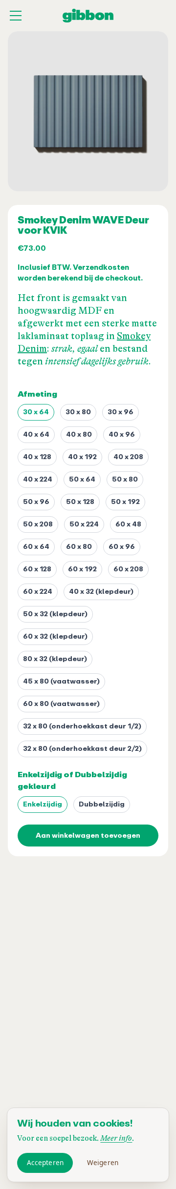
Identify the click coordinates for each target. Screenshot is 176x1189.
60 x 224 (37, 591)
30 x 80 (78, 412)
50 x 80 (125, 479)
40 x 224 (37, 479)
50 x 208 (38, 524)
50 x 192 (125, 501)
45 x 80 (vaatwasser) (61, 681)
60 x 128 (37, 569)
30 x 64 (36, 412)
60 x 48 (128, 524)
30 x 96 (120, 412)
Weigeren (102, 1162)
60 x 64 (36, 546)
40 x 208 (128, 457)
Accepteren (45, 1162)
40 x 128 (37, 457)
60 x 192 (82, 569)
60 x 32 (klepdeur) (55, 636)
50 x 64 (82, 479)
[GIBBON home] (88, 15)
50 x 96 (36, 501)
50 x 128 (80, 501)
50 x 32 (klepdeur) (55, 614)
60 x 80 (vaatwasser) (61, 703)
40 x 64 (36, 434)
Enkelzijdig (42, 804)
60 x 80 (79, 546)
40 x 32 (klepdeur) (101, 591)
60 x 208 (128, 569)
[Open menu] (15, 15)
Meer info (116, 1138)
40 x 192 (82, 457)
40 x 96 (122, 434)
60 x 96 (122, 546)
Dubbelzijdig (102, 804)
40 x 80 (79, 434)
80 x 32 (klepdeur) (55, 659)
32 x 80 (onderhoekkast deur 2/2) (82, 748)
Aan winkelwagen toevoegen (88, 835)
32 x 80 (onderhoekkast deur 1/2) (82, 726)
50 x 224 (84, 524)
